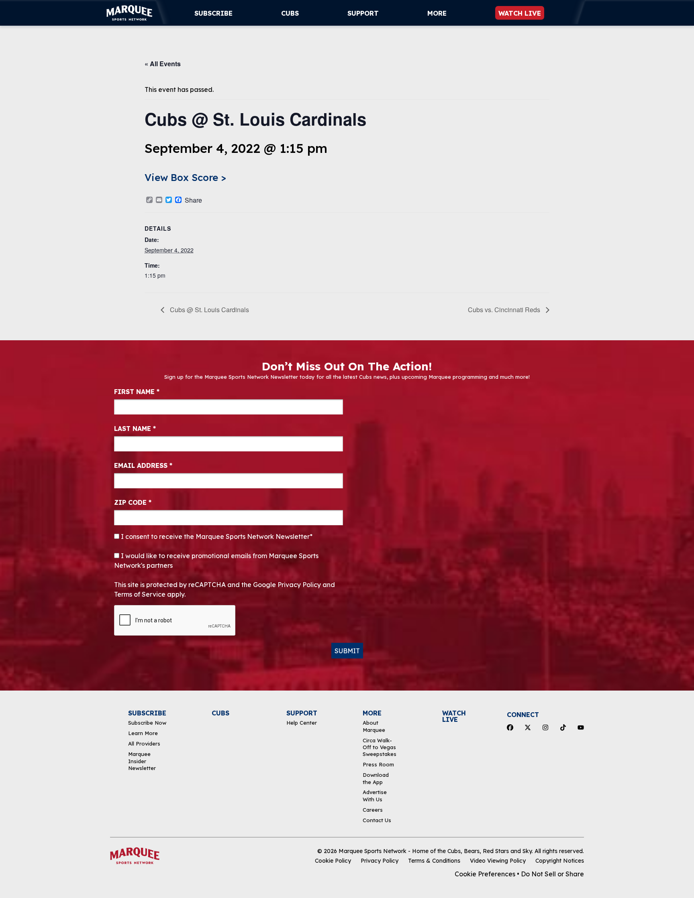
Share (193, 200)
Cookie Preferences (485, 874)
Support (363, 13)
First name (136, 392)
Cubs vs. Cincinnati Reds (505, 309)
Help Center (301, 722)
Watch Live (519, 13)
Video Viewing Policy (498, 860)
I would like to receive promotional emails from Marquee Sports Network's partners (216, 560)
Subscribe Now (147, 722)
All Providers (144, 743)
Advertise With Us (375, 795)
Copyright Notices (559, 860)
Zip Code (132, 502)
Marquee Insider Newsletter (142, 761)
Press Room (378, 764)
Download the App (376, 778)
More (437, 13)
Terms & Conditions (434, 860)
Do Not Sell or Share (552, 874)
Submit (347, 651)
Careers (373, 810)
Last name (135, 429)
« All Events (163, 63)
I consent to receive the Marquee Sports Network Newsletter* (215, 536)
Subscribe (213, 13)
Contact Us (377, 820)
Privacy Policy (379, 860)
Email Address (143, 465)
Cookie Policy (333, 860)
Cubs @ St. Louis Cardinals (208, 309)
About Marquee (374, 726)
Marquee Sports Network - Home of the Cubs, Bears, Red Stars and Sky (435, 851)
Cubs (290, 13)
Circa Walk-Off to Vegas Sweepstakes (379, 747)
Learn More (143, 733)
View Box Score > (185, 177)
